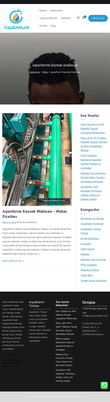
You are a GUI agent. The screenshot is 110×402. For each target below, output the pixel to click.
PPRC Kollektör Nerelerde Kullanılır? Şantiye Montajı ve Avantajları (91, 161)
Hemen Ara (98, 18)
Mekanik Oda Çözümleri (93, 259)
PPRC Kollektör (88, 265)
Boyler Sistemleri (89, 238)
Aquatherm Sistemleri (92, 223)
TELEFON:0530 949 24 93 (94, 308)
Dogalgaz (85, 243)
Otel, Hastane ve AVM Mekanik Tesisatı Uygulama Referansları (92, 128)
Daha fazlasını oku (12, 260)
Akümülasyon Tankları (92, 218)
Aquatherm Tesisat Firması (90, 231)
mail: (84, 313)
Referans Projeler (89, 270)
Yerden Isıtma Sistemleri (93, 280)
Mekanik (84, 254)
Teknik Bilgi (86, 275)
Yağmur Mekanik (48, 18)
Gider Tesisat (87, 249)
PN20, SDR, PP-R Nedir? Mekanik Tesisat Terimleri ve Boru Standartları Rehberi (93, 144)
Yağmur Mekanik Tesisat (56, 397)
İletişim (43, 10)
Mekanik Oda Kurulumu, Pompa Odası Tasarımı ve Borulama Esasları (93, 177)
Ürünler (43, 25)
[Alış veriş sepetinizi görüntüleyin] (83, 18)
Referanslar (56, 10)
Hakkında (65, 18)
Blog (53, 25)
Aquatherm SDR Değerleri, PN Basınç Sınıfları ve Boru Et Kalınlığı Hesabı (91, 192)
